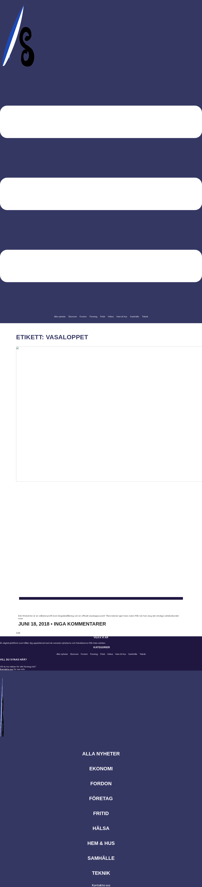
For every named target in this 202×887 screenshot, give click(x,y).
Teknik (145, 316)
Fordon (83, 316)
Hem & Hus (122, 316)
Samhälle (134, 316)
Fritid (102, 316)
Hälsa (111, 316)
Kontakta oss (6, 669)
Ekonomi (73, 316)
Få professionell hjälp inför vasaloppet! (77, 607)
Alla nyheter (60, 316)
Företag (93, 316)
